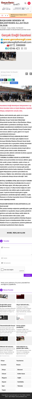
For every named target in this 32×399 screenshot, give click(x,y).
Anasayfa (3, 28)
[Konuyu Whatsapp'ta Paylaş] (9, 80)
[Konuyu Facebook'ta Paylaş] (1, 80)
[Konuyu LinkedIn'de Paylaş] (13, 80)
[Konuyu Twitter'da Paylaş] (5, 80)
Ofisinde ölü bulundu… (7, 346)
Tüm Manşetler (19, 28)
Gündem (13, 28)
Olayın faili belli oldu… (23, 304)
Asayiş (9, 28)
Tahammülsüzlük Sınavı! (7, 325)
